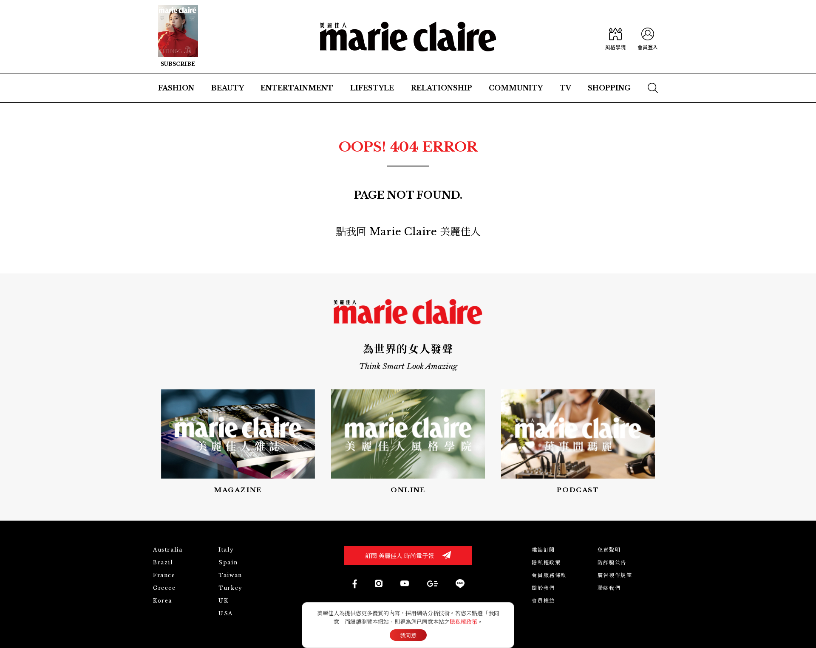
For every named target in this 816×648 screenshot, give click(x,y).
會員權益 (543, 600)
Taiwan (230, 575)
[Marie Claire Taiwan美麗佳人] (405, 583)
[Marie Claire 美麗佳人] (408, 36)
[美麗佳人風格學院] (615, 36)
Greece (164, 588)
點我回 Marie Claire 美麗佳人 (408, 231)
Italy (226, 550)
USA (225, 613)
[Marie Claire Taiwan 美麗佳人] (378, 583)
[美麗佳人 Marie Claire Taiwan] (354, 584)
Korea (162, 600)
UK (223, 600)
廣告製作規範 (615, 575)
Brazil (163, 562)
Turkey (230, 588)
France (164, 575)
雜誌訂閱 (543, 550)
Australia (167, 550)
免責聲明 (609, 550)
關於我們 (543, 588)
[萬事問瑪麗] (578, 442)
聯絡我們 (609, 588)
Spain (228, 562)
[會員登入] (648, 36)
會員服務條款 (549, 575)
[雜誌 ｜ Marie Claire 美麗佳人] (178, 36)
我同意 (408, 635)
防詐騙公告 (612, 562)
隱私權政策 (546, 562)
